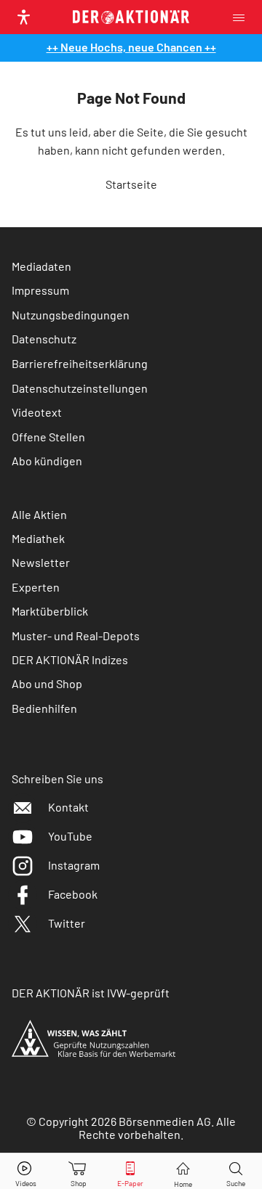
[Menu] (243, 17)
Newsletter (41, 562)
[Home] (183, 1171)
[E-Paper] (130, 1171)
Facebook (73, 894)
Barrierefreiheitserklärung (80, 363)
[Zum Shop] (78, 1171)
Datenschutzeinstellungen (80, 388)
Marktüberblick (50, 611)
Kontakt (68, 807)
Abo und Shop (47, 683)
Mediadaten (41, 266)
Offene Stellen (48, 437)
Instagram (74, 865)
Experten (36, 587)
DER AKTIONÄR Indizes (70, 659)
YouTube (70, 836)
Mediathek (38, 538)
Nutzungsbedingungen (71, 315)
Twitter (66, 923)
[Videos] (26, 1171)
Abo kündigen (47, 460)
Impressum (40, 290)
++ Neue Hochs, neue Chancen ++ (131, 47)
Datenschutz (44, 339)
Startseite (131, 184)
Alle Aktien (39, 514)
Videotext (37, 412)
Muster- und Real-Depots (76, 635)
